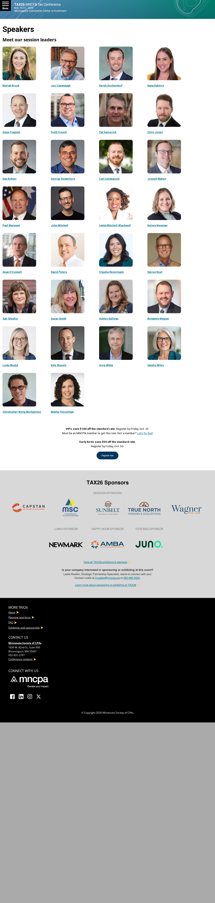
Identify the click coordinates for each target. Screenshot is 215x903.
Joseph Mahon (156, 178)
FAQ (10, 622)
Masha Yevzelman (62, 411)
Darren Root (154, 272)
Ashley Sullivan (108, 318)
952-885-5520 (131, 578)
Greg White (106, 365)
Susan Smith (58, 318)
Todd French (59, 132)
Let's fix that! (145, 433)
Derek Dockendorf (110, 85)
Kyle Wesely (58, 365)
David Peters (59, 272)
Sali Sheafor (10, 318)
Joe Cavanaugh (60, 85)
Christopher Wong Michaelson (22, 411)
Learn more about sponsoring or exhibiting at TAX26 (105, 585)
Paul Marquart (11, 225)
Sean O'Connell (12, 272)
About (11, 612)
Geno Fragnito (11, 132)
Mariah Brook (11, 85)
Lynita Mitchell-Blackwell (115, 225)
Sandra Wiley (155, 365)
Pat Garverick (107, 132)
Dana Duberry (155, 85)
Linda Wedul (10, 365)
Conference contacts (20, 659)
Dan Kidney (9, 178)
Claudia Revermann (111, 272)
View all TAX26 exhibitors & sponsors (105, 562)
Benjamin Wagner (158, 318)
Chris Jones (155, 132)
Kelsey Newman (157, 225)
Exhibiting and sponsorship (24, 627)
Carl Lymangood (109, 178)
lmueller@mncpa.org (107, 578)
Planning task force (19, 617)
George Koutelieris (63, 178)
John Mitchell (59, 225)
